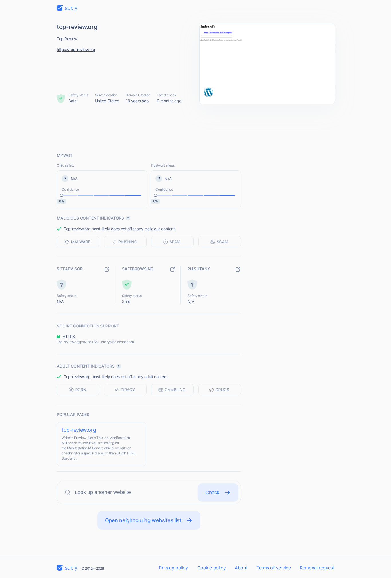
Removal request (317, 568)
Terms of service (273, 568)
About (241, 568)
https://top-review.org (76, 49)
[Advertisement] (195, 128)
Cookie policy (211, 568)
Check (212, 492)
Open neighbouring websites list (143, 520)
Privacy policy (173, 568)
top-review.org (79, 430)
